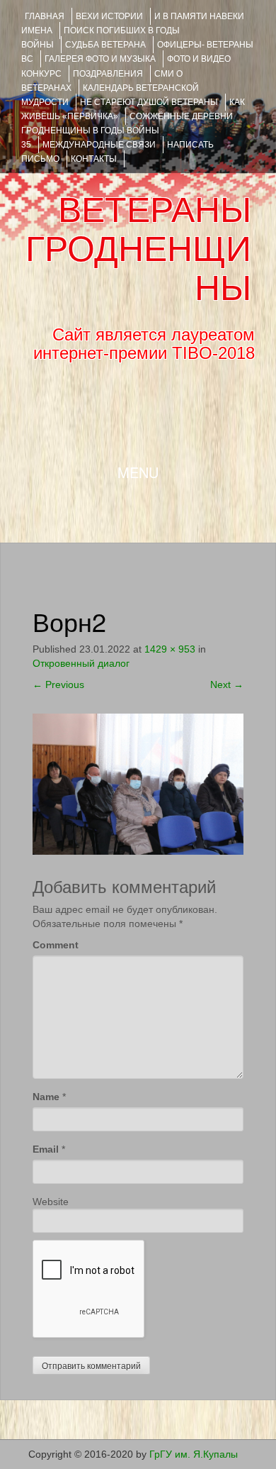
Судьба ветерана (105, 45)
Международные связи (99, 145)
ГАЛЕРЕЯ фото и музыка (100, 59)
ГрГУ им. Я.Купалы (193, 1454)
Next (226, 684)
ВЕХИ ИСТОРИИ (109, 16)
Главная (44, 16)
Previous (58, 684)
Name (46, 1096)
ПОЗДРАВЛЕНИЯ (108, 74)
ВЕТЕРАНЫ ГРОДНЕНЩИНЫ (138, 249)
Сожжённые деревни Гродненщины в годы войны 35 (127, 130)
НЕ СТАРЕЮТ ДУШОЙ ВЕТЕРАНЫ (149, 102)
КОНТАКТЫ (94, 159)
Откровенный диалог (81, 663)
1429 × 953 (169, 649)
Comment (56, 944)
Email (46, 1149)
